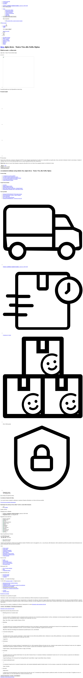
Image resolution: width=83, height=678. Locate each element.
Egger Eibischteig (6, 196)
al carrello (5, 3)
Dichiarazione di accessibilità (8, 586)
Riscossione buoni (6, 564)
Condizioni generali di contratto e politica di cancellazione (14, 585)
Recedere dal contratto (4, 593)
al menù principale (6, 1)
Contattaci (7, 14)
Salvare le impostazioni (5, 675)
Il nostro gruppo (6, 575)
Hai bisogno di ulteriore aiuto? (9, 554)
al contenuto (5, 2)
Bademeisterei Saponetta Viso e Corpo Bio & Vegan (13, 189)
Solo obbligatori (7, 606)
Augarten (5, 184)
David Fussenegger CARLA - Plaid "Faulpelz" (12, 195)
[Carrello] (43, 35)
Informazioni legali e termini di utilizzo (10, 583)
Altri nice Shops (6, 591)
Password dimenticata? (7, 562)
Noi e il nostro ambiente (7, 568)
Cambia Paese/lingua (11, 578)
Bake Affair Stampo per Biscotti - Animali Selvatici (13, 188)
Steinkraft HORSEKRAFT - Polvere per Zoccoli (12, 198)
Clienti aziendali (6, 555)
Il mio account (5, 548)
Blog (4, 569)
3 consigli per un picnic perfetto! (9, 175)
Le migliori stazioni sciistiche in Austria (10, 176)
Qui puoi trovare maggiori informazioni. (8, 502)
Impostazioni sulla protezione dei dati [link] (10, 587)
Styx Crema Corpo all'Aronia (8, 197)
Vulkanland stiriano (6, 570)
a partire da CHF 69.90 (15, 5)
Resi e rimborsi (6, 552)
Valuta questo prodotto (5, 168)
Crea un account (6, 31)
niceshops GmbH (9, 580)
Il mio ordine (5, 549)
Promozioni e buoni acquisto (8, 553)
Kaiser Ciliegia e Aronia (7, 186)
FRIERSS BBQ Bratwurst (8, 187)
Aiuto (4, 8)
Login (4, 27)
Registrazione (5, 560)
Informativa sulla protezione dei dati (39, 604)
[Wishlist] (4, 33)
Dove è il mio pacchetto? (7, 563)
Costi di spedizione (9, 12)
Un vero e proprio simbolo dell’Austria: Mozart (12, 178)
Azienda (4, 590)
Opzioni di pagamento (9, 13)
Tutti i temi (7, 15)
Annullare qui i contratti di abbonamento (10, 588)
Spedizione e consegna (7, 551)
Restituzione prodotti (9, 11)
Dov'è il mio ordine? (9, 9)
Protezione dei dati (6, 584)
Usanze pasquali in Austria (8, 180)
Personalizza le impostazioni (17, 606)
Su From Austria (6, 574)
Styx (2, 47)
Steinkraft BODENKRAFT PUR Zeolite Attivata (12, 194)
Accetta (2, 606)
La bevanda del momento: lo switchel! (10, 179)
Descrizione (4, 157)
